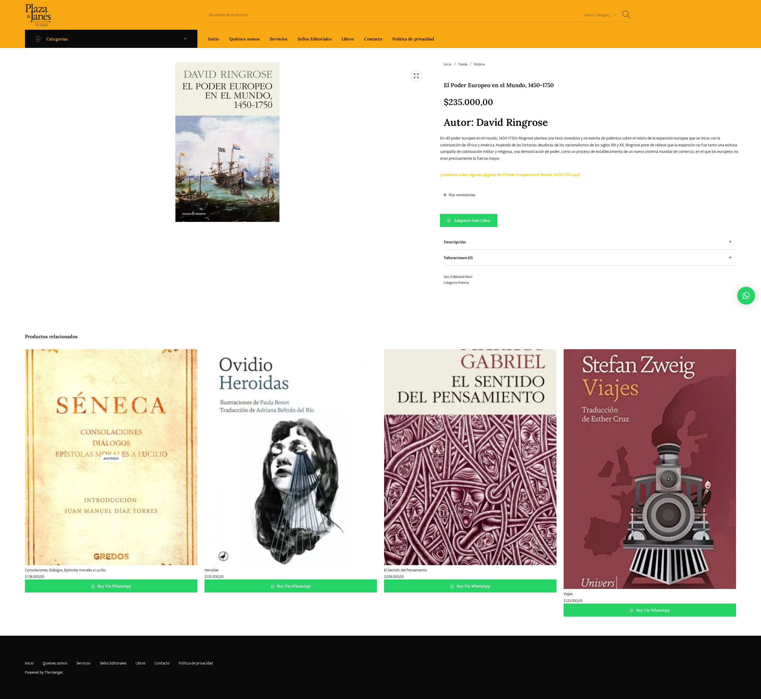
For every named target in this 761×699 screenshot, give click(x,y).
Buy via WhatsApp (114, 586)
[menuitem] (213, 39)
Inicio (448, 64)
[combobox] (598, 14)
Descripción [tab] (455, 242)
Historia (479, 64)
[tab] (590, 242)
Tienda (462, 64)
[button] (590, 220)
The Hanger (54, 672)
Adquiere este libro (472, 220)
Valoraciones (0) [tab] (458, 257)
